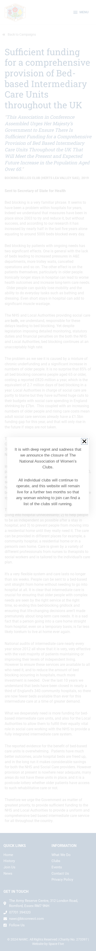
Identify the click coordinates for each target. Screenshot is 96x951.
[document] (48, 475)
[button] (84, 441)
